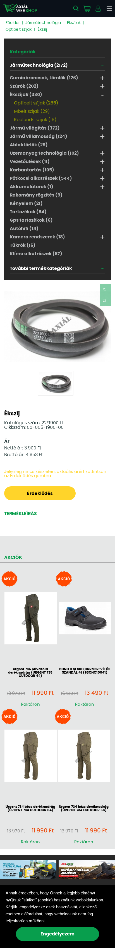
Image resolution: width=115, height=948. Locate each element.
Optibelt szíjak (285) (36, 103)
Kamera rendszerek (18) (37, 237)
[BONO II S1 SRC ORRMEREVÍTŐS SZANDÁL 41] (85, 618)
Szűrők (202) (24, 86)
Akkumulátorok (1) (31, 187)
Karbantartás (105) (32, 170)
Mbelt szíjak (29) (32, 111)
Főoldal (12, 23)
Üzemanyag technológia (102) (44, 153)
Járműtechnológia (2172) (39, 65)
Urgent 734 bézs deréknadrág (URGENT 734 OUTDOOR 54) (30, 808)
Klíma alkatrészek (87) (36, 254)
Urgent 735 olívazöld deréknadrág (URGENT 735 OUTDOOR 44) (30, 672)
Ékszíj (42, 30)
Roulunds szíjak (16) (35, 120)
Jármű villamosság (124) (38, 136)
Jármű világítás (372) (35, 128)
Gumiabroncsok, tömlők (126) (44, 78)
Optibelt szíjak (19, 30)
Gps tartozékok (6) (31, 220)
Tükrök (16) (22, 245)
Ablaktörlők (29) (29, 145)
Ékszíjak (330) (26, 94)
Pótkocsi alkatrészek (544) (41, 178)
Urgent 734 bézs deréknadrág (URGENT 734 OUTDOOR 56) (84, 808)
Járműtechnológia (43, 23)
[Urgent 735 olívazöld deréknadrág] (30, 618)
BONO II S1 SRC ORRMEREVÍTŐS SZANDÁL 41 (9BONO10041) (84, 670)
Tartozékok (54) (28, 212)
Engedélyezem (57, 934)
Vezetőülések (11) (30, 161)
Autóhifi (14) (24, 228)
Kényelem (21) (26, 203)
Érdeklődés (40, 493)
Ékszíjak (74, 23)
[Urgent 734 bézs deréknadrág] (30, 756)
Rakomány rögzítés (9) (36, 195)
